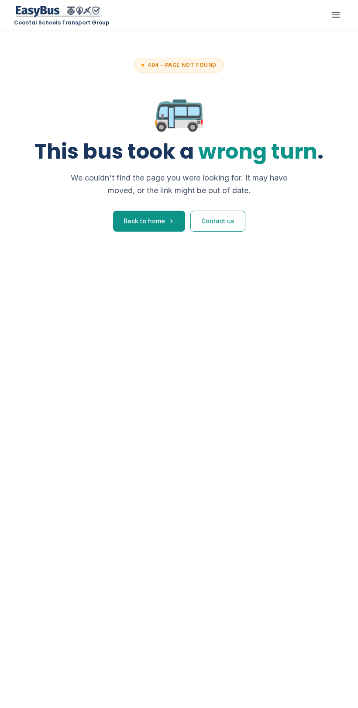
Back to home (144, 221)
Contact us (217, 221)
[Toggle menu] (335, 15)
